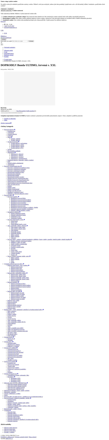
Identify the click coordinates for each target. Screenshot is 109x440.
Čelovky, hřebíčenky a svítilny (12, 393)
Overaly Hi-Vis (11, 319)
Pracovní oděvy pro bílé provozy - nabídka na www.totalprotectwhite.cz (23, 396)
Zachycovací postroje (10, 361)
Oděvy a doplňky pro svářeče (15, 328)
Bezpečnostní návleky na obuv (15, 177)
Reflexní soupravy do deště (18, 297)
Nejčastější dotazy (9, 53)
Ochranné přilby (11, 343)
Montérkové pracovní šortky (18, 203)
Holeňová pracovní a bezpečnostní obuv (18, 180)
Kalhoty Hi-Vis (11, 315)
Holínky (9, 186)
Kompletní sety (11, 363)
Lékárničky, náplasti (12, 407)
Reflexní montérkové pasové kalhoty (21, 285)
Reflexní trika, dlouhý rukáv (18, 276)
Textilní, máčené (15, 140)
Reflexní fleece (11, 303)
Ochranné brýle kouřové (14, 351)
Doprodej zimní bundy (13, 416)
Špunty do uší (11, 338)
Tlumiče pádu (11, 366)
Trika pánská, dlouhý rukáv (18, 228)
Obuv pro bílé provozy (13, 184)
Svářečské (10, 135)
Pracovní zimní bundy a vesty (15, 219)
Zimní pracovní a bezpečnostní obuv (17, 181)
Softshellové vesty (16, 216)
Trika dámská (14, 230)
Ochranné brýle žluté (13, 354)
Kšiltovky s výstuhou (13, 346)
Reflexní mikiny (15, 280)
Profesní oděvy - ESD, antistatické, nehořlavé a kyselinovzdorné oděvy (23, 309)
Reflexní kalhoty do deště (18, 294)
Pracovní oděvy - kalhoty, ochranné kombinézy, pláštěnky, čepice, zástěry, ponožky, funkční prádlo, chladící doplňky (39, 239)
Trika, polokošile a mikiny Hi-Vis (16, 322)
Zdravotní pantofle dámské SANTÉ (17, 384)
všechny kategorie (5, 123)
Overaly (9, 317)
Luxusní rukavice (12, 134)
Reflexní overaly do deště (18, 299)
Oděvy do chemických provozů (15, 329)
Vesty (12, 261)
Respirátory (10, 377)
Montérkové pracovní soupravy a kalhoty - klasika (24, 207)
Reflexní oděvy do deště (14, 291)
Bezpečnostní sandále (13, 175)
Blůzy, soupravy (11, 311)
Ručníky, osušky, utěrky (13, 404)
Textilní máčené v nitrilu (17, 145)
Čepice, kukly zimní (16, 251)
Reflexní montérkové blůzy (18, 283)
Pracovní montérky (12, 196)
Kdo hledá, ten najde (6, 41)
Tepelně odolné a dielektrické (15, 163)
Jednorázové (11, 152)
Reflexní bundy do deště (17, 293)
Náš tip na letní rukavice (10, 427)
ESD (8, 161)
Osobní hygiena (11, 399)
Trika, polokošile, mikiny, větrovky (17, 225)
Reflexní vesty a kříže (13, 300)
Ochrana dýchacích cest (10, 373)
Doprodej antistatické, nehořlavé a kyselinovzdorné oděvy (23, 419)
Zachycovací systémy (13, 367)
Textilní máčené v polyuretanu (19, 143)
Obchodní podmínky (9, 47)
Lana (8, 370)
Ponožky (13, 248)
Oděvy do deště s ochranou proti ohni (17, 331)
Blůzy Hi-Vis (11, 312)
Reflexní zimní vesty (16, 268)
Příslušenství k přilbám (13, 344)
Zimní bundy (14, 221)
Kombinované (11, 131)
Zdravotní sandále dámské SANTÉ (16, 386)
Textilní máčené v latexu (17, 146)
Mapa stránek (32, 437)
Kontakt (6, 56)
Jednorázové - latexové (17, 154)
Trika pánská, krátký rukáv (18, 227)
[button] (2, 30)
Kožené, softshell (15, 138)
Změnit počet (4, 111)
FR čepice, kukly (12, 332)
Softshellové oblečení (13, 212)
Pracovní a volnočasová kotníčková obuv (18, 167)
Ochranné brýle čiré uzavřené (15, 352)
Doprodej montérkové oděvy (15, 415)
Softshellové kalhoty (16, 218)
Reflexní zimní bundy (17, 267)
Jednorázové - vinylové (17, 157)
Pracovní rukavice (9, 129)
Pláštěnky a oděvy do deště (18, 242)
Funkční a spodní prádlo (17, 247)
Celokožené (10, 132)
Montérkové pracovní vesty (18, 206)
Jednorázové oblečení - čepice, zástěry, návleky (16, 390)
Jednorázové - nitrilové (17, 155)
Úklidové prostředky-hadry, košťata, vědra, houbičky (21, 406)
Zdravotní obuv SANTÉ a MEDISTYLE (15, 383)
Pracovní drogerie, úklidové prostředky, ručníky (17, 398)
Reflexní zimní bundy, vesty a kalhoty (17, 265)
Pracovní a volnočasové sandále (16, 171)
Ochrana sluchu (8, 337)
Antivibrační (10, 164)
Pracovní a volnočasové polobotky (16, 169)
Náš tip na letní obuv (9, 429)
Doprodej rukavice (12, 421)
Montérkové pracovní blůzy (18, 198)
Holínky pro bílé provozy (14, 190)
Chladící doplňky (15, 253)
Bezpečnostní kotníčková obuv (15, 172)
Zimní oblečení (11, 323)
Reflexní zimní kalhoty (17, 270)
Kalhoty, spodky (11, 314)
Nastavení (3, 8)
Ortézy (6, 395)
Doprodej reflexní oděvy (14, 418)
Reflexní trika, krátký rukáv (18, 274)
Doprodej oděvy (11, 413)
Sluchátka (10, 340)
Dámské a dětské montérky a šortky (20, 210)
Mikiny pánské (15, 235)
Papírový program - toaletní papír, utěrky (18, 402)
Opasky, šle (14, 254)
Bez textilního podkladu (13, 151)
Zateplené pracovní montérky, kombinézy (22, 209)
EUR (5, 33)
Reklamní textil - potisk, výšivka (12, 409)
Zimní (9, 137)
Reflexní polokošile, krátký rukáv (20, 277)
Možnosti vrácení (8, 55)
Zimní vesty (14, 222)
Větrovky (13, 238)
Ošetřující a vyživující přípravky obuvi (17, 193)
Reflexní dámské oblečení (14, 305)
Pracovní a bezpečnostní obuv (12, 166)
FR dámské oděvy (12, 334)
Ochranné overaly (16, 245)
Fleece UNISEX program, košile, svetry (18, 256)
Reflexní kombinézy (16, 290)
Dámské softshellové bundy (18, 215)
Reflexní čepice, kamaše (14, 306)
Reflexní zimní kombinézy (18, 271)
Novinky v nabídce (9, 432)
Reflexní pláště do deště (17, 296)
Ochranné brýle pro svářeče (14, 355)
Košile (12, 262)
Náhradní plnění (8, 50)
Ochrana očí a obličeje (10, 348)
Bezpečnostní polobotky (14, 174)
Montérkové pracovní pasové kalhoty (21, 201)
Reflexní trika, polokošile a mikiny (16, 273)
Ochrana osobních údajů (21, 437)
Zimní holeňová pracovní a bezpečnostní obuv (19, 183)
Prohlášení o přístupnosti (7, 437)
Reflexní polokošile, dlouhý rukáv (20, 279)
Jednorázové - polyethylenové (19, 158)
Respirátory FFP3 (15, 381)
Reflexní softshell (12, 302)
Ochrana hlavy (8, 341)
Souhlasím (10, 8)
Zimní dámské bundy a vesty (18, 224)
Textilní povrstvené (12, 142)
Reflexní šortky (15, 288)
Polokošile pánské (16, 232)
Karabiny (10, 372)
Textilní (9, 149)
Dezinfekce (10, 401)
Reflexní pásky (11, 308)
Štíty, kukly (10, 358)
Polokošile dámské (16, 233)
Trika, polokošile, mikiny (14, 320)
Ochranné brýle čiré (12, 349)
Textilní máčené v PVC (17, 148)
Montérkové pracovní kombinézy (20, 204)
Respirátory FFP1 (15, 378)
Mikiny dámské (15, 236)
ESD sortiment (11, 335)
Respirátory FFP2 (15, 380)
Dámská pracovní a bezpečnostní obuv (17, 178)
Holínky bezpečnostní (13, 189)
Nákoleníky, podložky (10, 392)
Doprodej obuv (11, 412)
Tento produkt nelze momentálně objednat (11, 112)
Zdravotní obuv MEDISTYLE (15, 389)
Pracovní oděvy (8, 195)
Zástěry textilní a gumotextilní (19, 244)
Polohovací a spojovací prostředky (16, 369)
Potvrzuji (3, 21)
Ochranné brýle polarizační (14, 357)
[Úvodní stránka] (6, 37)
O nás (5, 52)
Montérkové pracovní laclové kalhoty (21, 200)
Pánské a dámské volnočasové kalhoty (21, 241)
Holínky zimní (11, 187)
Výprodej (7, 410)
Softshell (9, 325)
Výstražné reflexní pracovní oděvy (13, 264)
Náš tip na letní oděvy (10, 430)
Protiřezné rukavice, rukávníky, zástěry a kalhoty (20, 160)
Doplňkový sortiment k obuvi (15, 192)
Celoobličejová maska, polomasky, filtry (18, 375)
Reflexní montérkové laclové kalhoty (21, 286)
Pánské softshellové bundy (18, 213)
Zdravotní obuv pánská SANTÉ (16, 387)
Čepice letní (14, 250)
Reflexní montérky (12, 282)
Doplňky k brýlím (12, 360)
